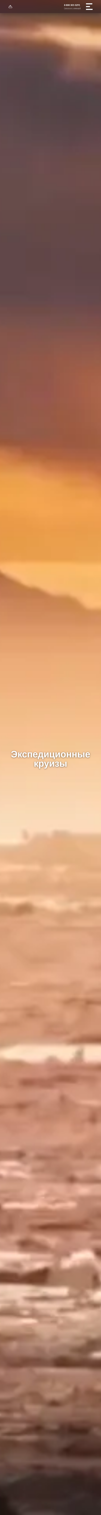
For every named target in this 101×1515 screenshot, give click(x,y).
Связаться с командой (72, 8)
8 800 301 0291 (72, 5)
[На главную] (10, 7)
